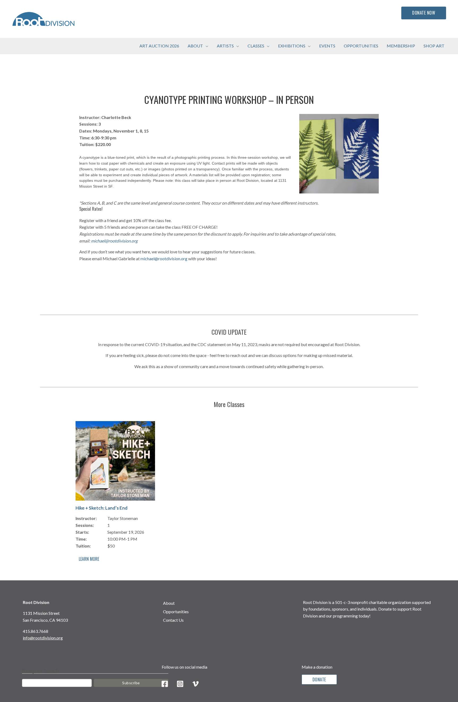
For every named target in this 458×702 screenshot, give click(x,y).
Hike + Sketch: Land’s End (101, 508)
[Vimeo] (195, 684)
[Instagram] (180, 684)
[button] (205, 46)
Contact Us (173, 619)
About (169, 603)
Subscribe (131, 683)
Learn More (89, 559)
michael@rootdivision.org (114, 240)
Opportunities (176, 611)
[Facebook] (164, 684)
